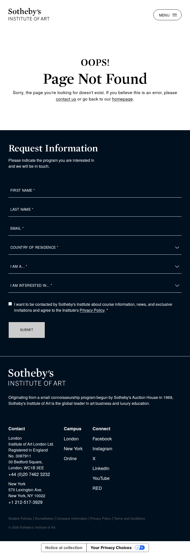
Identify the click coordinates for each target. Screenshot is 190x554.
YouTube (101, 478)
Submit (26, 329)
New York (73, 448)
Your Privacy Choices (111, 547)
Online (70, 458)
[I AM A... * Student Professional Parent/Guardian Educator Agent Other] (95, 266)
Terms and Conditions (129, 518)
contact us (66, 99)
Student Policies (20, 518)
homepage (122, 99)
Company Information (72, 518)
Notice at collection (63, 547)
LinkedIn (101, 468)
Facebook (102, 438)
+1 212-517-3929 (25, 502)
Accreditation (44, 518)
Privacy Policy (92, 310)
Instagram (102, 448)
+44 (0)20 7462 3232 (29, 474)
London (71, 438)
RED (97, 488)
